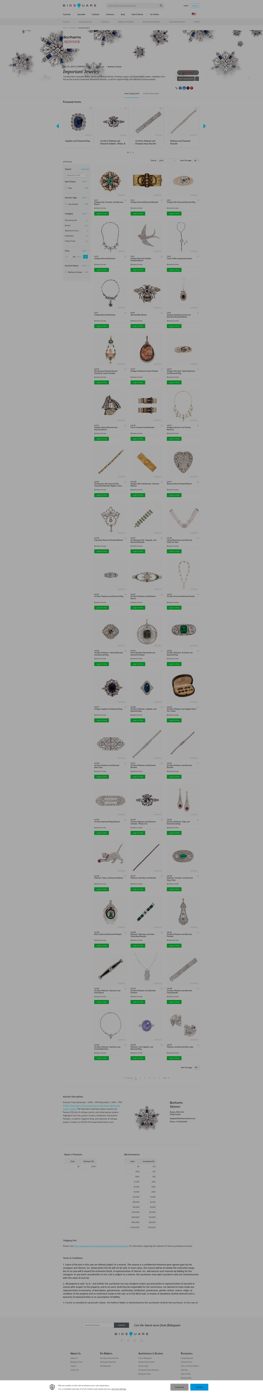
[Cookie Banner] (131, 1387)
